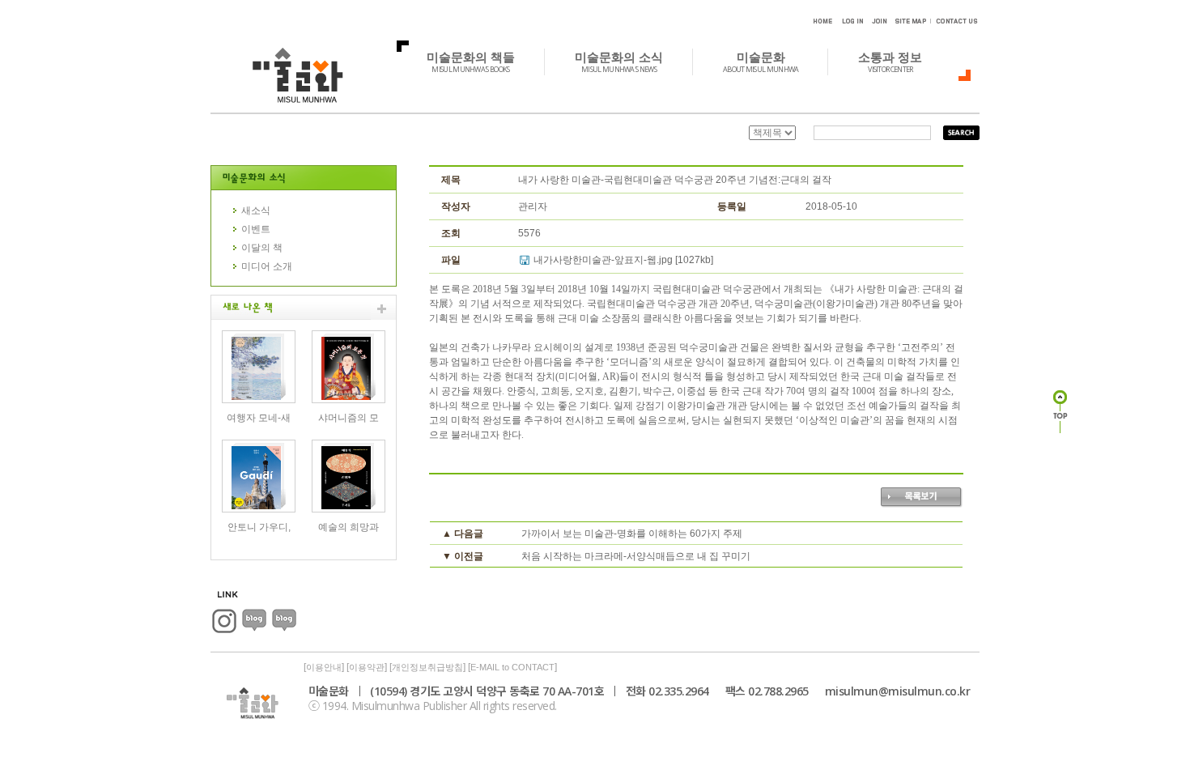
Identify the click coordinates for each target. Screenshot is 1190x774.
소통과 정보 (890, 61)
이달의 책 (262, 247)
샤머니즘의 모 (348, 417)
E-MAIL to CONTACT (512, 667)
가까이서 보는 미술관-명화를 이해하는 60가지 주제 (631, 533)
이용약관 (367, 667)
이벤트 (255, 229)
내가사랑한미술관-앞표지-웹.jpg (603, 260)
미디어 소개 (266, 266)
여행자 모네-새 (259, 417)
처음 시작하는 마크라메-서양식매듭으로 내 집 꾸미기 (635, 556)
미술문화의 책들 (471, 61)
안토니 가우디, (259, 527)
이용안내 (324, 667)
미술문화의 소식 (619, 61)
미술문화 (760, 61)
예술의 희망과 (348, 527)
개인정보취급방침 (427, 667)
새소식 (255, 210)
